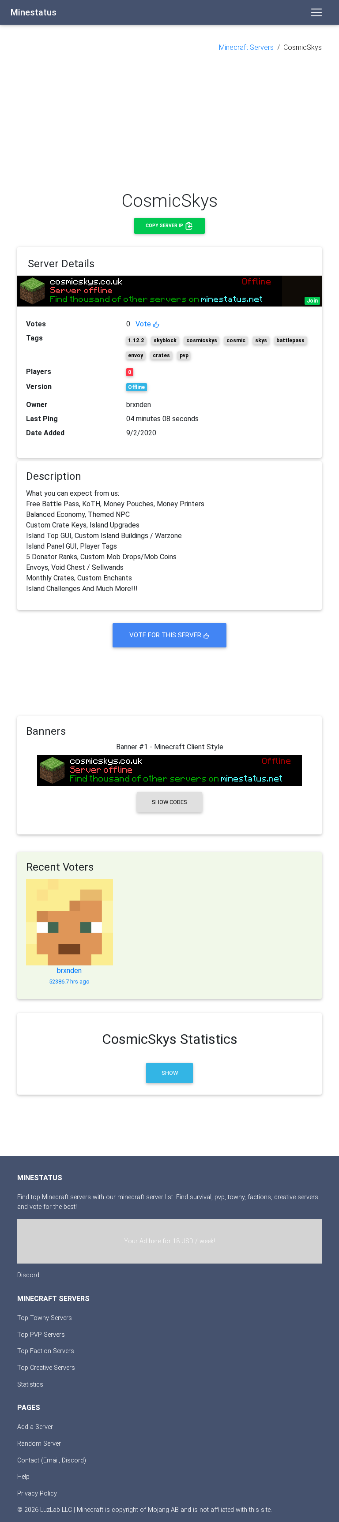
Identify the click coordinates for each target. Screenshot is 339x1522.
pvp (184, 355)
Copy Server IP (165, 225)
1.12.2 (136, 340)
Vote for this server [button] (166, 635)
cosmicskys (201, 340)
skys (261, 340)
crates (161, 355)
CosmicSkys (302, 47)
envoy (135, 355)
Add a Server (35, 1427)
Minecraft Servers (246, 47)
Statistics (30, 1384)
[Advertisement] (169, 121)
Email (51, 1460)
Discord (28, 1275)
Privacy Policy (37, 1493)
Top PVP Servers (41, 1335)
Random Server (39, 1443)
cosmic (235, 340)
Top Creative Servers (46, 1368)
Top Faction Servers (45, 1351)
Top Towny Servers (44, 1318)
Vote (144, 324)
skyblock (165, 340)
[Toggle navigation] (316, 12)
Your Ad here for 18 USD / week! (169, 1241)
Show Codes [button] (169, 802)
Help (23, 1477)
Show (170, 1073)
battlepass (290, 340)
